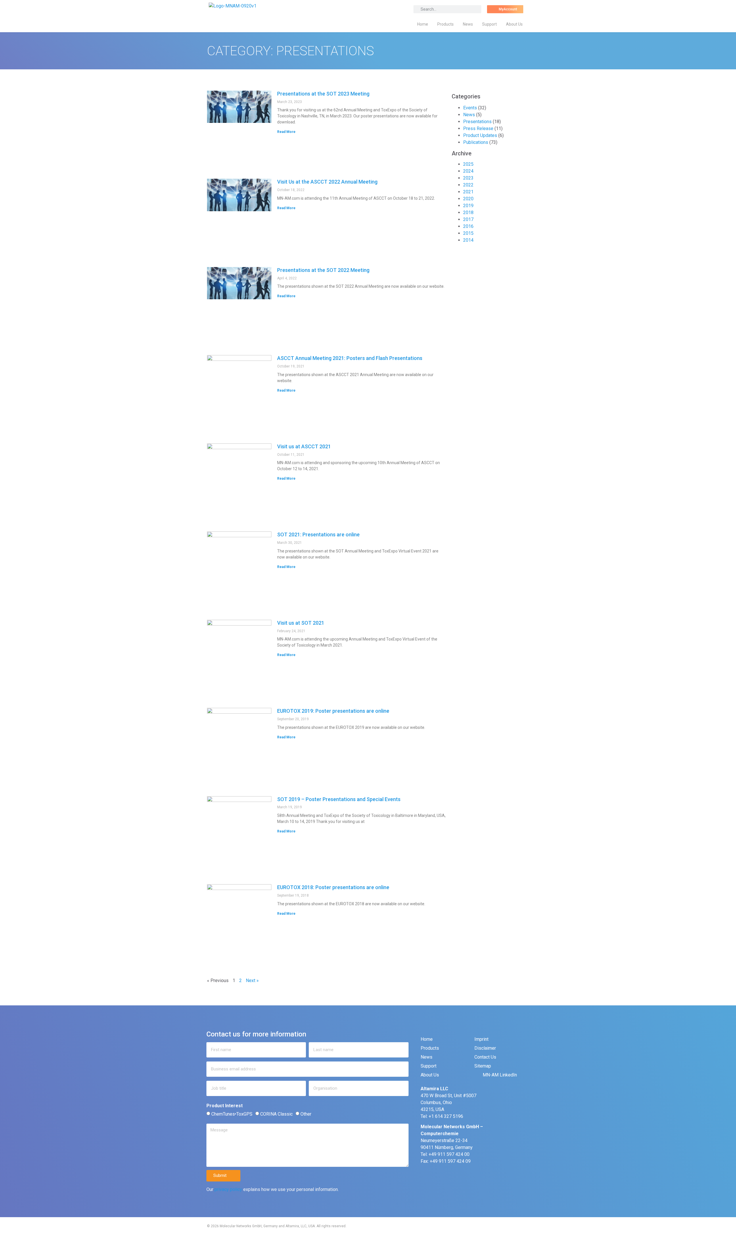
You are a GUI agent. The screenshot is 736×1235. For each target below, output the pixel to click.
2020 (468, 198)
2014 (468, 240)
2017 (468, 219)
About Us (514, 24)
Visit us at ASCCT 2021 (304, 446)
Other (305, 1114)
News (468, 24)
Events (470, 107)
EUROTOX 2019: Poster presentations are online (333, 711)
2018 (468, 212)
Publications (475, 142)
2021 (468, 192)
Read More (286, 132)
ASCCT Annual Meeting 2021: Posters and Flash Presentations (349, 358)
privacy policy (228, 1189)
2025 (468, 164)
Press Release (478, 128)
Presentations (477, 121)
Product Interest (224, 1106)
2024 (468, 171)
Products (445, 24)
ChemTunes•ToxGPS (231, 1114)
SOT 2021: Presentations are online (318, 534)
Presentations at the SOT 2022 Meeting (323, 270)
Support (489, 24)
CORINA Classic (276, 1114)
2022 (468, 185)
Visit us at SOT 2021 (300, 623)
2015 (468, 233)
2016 (468, 226)
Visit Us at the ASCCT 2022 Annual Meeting (327, 182)
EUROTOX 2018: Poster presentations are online (333, 887)
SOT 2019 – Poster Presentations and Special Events (338, 799)
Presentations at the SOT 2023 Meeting (323, 94)
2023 (468, 178)
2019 (468, 205)
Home (422, 24)
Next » (252, 980)
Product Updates (480, 135)
